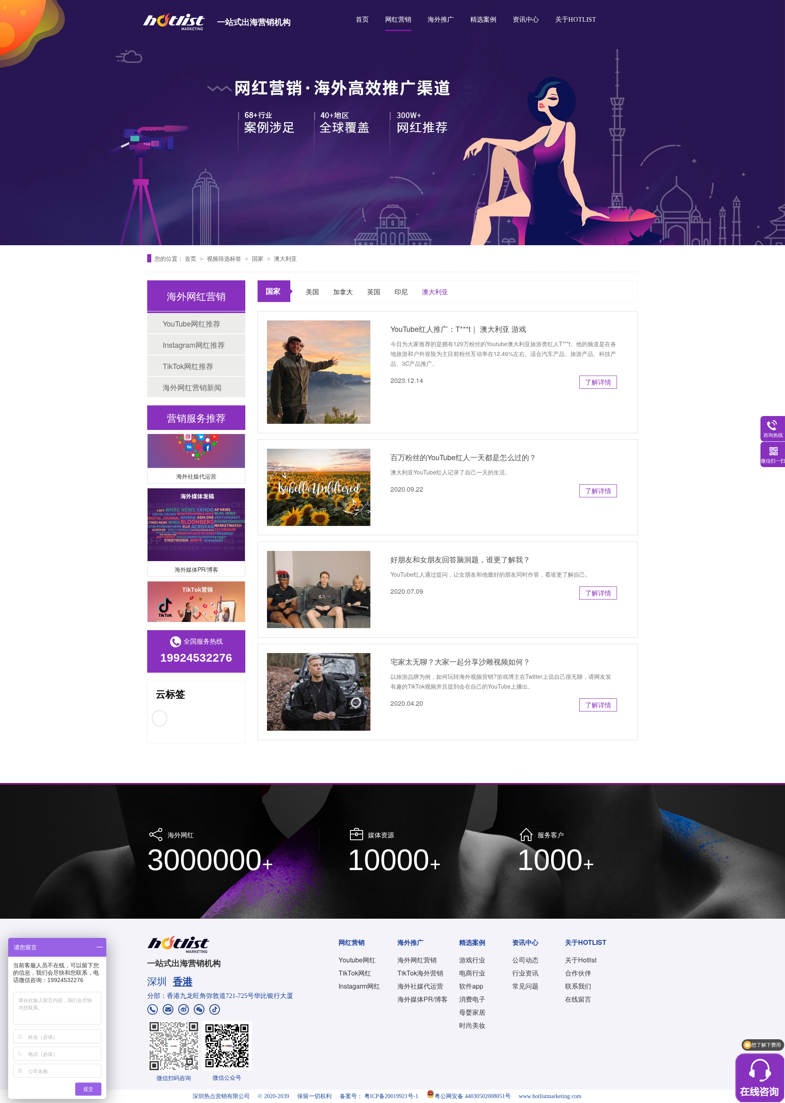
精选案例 (483, 19)
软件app (471, 986)
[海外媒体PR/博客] (196, 515)
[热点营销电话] (152, 1010)
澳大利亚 (285, 258)
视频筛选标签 (225, 258)
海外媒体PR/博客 (196, 560)
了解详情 (598, 382)
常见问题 (525, 986)
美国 (312, 291)
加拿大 (343, 291)
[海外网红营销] (392, 122)
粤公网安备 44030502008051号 (473, 1096)
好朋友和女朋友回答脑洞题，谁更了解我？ (460, 559)
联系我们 (578, 986)
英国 (373, 291)
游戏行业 (472, 959)
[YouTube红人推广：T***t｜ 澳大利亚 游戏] (318, 372)
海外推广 (441, 19)
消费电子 (472, 999)
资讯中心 (526, 19)
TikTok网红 (355, 973)
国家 (258, 258)
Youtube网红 (357, 959)
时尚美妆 (472, 1025)
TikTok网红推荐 (188, 365)
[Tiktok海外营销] (196, 608)
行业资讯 (525, 973)
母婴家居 (472, 1012)
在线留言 (578, 999)
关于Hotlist (581, 959)
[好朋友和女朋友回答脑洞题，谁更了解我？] (318, 589)
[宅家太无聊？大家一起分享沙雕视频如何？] (318, 691)
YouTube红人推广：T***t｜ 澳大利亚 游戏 (458, 328)
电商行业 (472, 973)
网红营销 (398, 19)
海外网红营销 (417, 959)
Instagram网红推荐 (194, 344)
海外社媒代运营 (196, 467)
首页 (362, 19)
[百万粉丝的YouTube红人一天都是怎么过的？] (318, 487)
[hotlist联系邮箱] (168, 1010)
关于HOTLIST (575, 19)
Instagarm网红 (359, 986)
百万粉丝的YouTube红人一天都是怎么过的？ (463, 457)
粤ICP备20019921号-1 (391, 1096)
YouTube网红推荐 (191, 323)
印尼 (401, 291)
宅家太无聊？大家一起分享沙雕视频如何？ (460, 661)
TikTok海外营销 (420, 973)
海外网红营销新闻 (192, 387)
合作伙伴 (578, 973)
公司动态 (525, 959)
